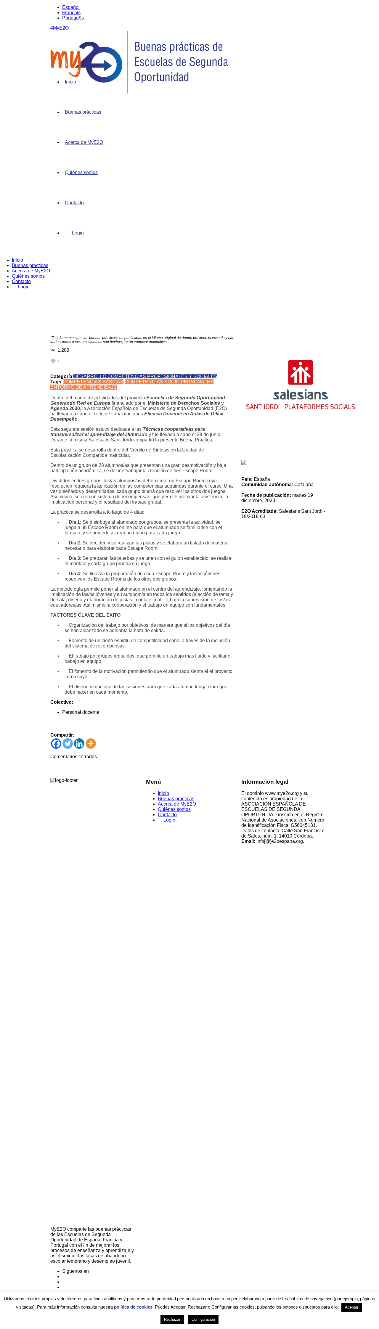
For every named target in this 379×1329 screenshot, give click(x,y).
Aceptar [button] (351, 1307)
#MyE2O (59, 27)
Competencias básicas (93, 381)
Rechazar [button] (172, 1319)
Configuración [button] (203, 1319)
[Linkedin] (79, 743)
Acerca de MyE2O (84, 142)
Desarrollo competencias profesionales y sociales (145, 376)
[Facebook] (56, 743)
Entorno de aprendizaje (83, 387)
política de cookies (133, 1306)
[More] (91, 743)
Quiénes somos (81, 172)
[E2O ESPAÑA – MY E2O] (139, 91)
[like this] (53, 361)
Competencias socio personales (169, 381)
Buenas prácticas (83, 112)
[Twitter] (67, 743)
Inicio (70, 81)
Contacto (74, 202)
